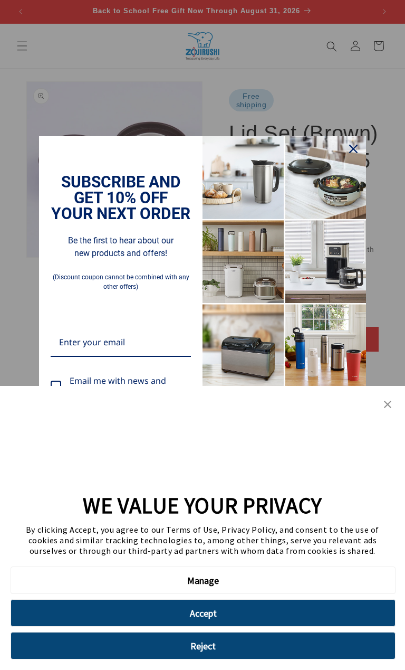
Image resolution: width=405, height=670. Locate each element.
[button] (387, 405)
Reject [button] (203, 646)
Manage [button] (203, 580)
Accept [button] (203, 613)
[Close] (353, 149)
